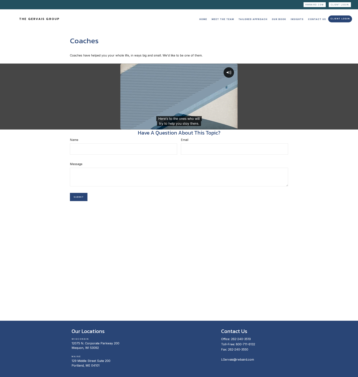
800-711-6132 (245, 344)
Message (76, 164)
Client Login (340, 5)
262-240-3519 (241, 339)
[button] (203, 19)
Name (74, 140)
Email (184, 140)
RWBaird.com (314, 5)
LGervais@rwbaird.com (237, 359)
